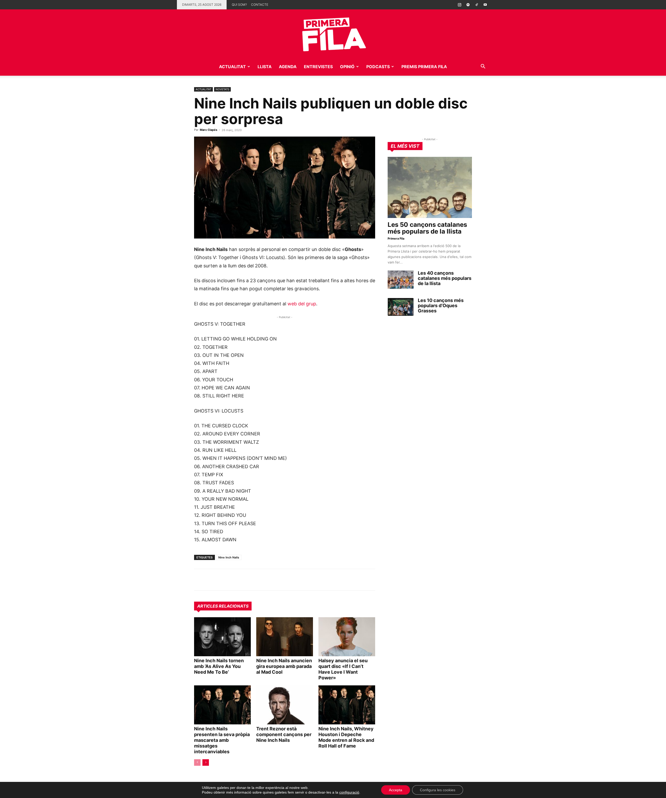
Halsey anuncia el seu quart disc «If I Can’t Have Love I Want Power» (343, 669)
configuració (349, 792)
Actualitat (232, 66)
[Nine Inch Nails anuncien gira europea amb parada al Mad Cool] (284, 636)
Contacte (259, 5)
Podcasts (378, 66)
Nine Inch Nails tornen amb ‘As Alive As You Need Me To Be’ (219, 666)
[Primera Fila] (333, 33)
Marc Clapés (208, 130)
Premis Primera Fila (424, 66)
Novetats (222, 89)
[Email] (247, 580)
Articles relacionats (222, 606)
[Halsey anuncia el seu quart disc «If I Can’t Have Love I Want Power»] (346, 636)
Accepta (395, 790)
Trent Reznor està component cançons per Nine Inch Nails (283, 734)
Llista (265, 66)
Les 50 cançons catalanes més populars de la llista (427, 228)
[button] (483, 67)
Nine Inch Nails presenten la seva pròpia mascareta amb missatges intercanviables (222, 740)
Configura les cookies (437, 790)
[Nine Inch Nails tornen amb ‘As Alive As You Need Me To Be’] (222, 636)
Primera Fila (396, 238)
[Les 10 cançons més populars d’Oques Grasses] (401, 307)
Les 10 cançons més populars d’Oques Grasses (441, 305)
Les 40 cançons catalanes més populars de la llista (444, 278)
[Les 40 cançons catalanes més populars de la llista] (401, 280)
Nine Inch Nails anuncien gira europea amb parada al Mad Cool (284, 666)
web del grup (301, 303)
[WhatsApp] (199, 580)
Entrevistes (318, 66)
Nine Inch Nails (228, 557)
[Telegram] (211, 580)
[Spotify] (468, 4)
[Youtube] (485, 4)
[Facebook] (235, 580)
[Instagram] (459, 4)
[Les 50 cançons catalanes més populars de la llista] (430, 187)
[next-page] (205, 762)
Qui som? (239, 5)
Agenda (288, 66)
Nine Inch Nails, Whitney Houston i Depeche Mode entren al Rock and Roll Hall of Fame (346, 737)
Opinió (347, 66)
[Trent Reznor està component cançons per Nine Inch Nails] (284, 704)
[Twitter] (223, 580)
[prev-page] (197, 762)
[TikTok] (477, 4)
